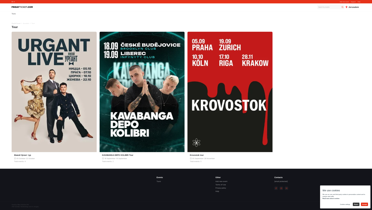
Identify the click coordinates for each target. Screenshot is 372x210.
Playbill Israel (16, 23)
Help (359, 2)
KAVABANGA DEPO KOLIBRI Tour (117, 155)
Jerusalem (26, 23)
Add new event (344, 2)
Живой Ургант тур (22, 155)
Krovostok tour (197, 155)
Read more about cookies (330, 198)
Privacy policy (220, 188)
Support (353, 2)
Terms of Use (220, 185)
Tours (14, 14)
